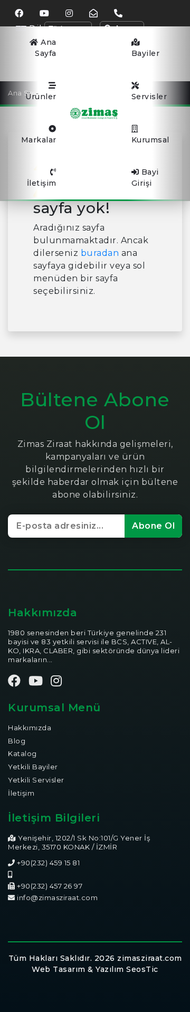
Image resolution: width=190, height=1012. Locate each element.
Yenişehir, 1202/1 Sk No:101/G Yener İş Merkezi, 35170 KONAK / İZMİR (79, 842)
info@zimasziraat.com (57, 897)
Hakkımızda (29, 727)
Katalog (22, 753)
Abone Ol (153, 526)
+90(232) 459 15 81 (47, 862)
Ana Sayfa (45, 47)
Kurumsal (150, 140)
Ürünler (40, 96)
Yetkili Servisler (36, 780)
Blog (16, 741)
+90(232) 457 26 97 (49, 886)
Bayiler (145, 53)
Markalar (38, 140)
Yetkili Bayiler (33, 766)
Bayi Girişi (145, 177)
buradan (100, 253)
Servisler (149, 96)
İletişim (41, 183)
